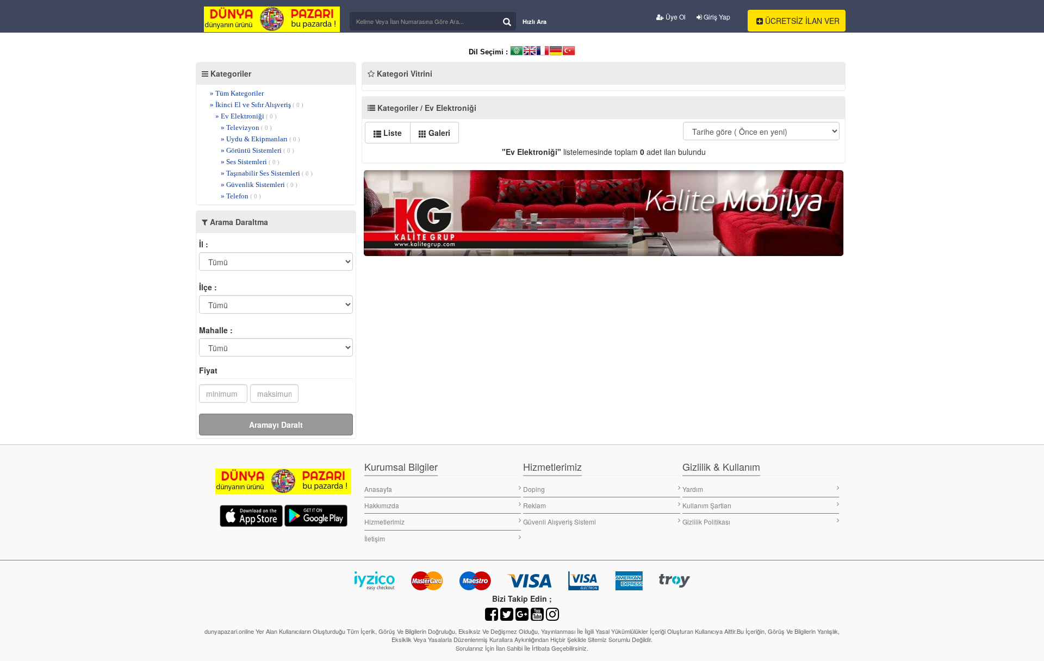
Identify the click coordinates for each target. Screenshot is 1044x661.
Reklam (534, 505)
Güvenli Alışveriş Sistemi (559, 521)
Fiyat (208, 370)
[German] (555, 52)
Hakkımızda (381, 505)
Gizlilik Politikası (706, 521)
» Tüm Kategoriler (237, 93)
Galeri (438, 132)
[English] (529, 52)
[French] (542, 52)
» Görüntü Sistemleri (257, 150)
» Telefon (241, 196)
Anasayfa (378, 489)
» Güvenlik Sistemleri (259, 184)
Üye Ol (675, 16)
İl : (203, 244)
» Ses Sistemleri (250, 162)
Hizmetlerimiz (384, 521)
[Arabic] (516, 52)
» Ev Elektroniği (246, 116)
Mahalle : (216, 330)
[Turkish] (568, 52)
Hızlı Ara (534, 21)
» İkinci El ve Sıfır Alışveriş (256, 105)
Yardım (692, 489)
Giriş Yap (716, 16)
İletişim (374, 538)
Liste (391, 132)
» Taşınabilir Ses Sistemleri (267, 173)
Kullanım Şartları (706, 505)
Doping (534, 489)
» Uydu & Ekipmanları (260, 139)
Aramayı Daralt (276, 424)
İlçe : (208, 287)
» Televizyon (246, 127)
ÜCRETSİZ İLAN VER (801, 20)
